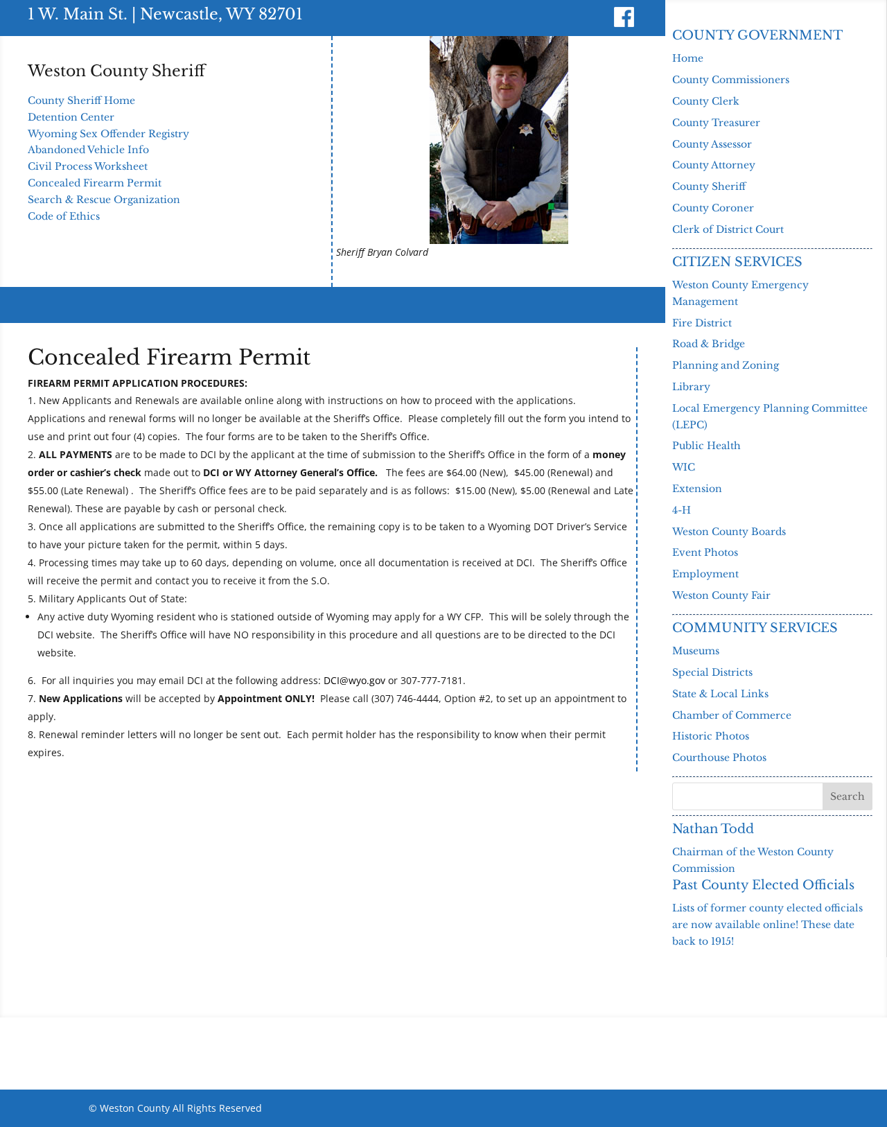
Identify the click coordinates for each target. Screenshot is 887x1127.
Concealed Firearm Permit (94, 183)
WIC (683, 467)
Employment (705, 574)
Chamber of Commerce (731, 715)
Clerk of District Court (728, 229)
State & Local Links (720, 694)
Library (691, 387)
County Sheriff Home (81, 100)
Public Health (706, 445)
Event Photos (705, 552)
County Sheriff (709, 186)
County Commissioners (730, 79)
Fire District (702, 323)
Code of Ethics (64, 216)
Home (687, 58)
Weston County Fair (721, 595)
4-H (681, 510)
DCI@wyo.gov (354, 680)
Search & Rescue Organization (104, 199)
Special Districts (712, 672)
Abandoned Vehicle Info (88, 149)
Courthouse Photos (719, 757)
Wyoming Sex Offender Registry (108, 134)
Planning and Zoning (725, 365)
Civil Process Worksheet (88, 166)
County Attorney (713, 165)
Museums (695, 651)
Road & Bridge (708, 344)
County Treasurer (716, 122)
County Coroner (713, 208)
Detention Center (71, 117)
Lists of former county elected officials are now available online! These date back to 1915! (767, 924)
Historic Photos (710, 736)
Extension (697, 488)
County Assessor (712, 144)
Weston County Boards (729, 531)
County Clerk (705, 101)
